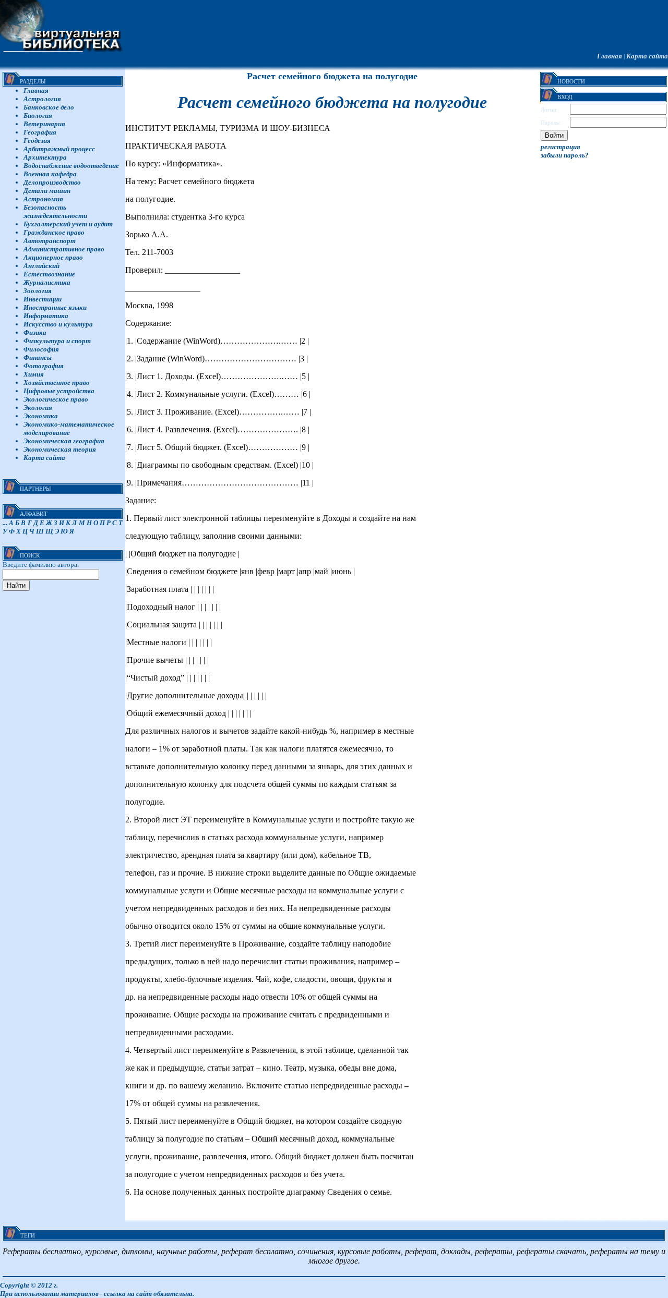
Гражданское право (54, 232)
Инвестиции (42, 299)
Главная (609, 56)
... (5, 523)
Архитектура (45, 157)
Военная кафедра (50, 174)
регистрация (560, 147)
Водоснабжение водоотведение (71, 165)
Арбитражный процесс (59, 149)
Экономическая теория (59, 449)
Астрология (42, 99)
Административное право (63, 249)
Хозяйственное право (56, 382)
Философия (41, 349)
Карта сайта (647, 56)
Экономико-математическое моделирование (68, 428)
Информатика (45, 316)
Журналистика (46, 282)
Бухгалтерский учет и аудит (68, 224)
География (39, 132)
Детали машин (46, 191)
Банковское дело (48, 107)
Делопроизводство (52, 182)
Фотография (43, 366)
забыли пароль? (565, 155)
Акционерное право (53, 257)
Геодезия (37, 140)
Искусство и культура (58, 324)
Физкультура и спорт (57, 341)
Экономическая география (63, 441)
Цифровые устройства (58, 391)
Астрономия (43, 199)
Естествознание (49, 274)
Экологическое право (55, 399)
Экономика (40, 416)
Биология (37, 115)
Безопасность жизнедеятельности (55, 211)
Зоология (37, 291)
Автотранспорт (49, 241)
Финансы (37, 357)
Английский (41, 266)
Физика (34, 332)
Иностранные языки (55, 307)
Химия (33, 374)
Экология (37, 407)
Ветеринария (44, 124)
